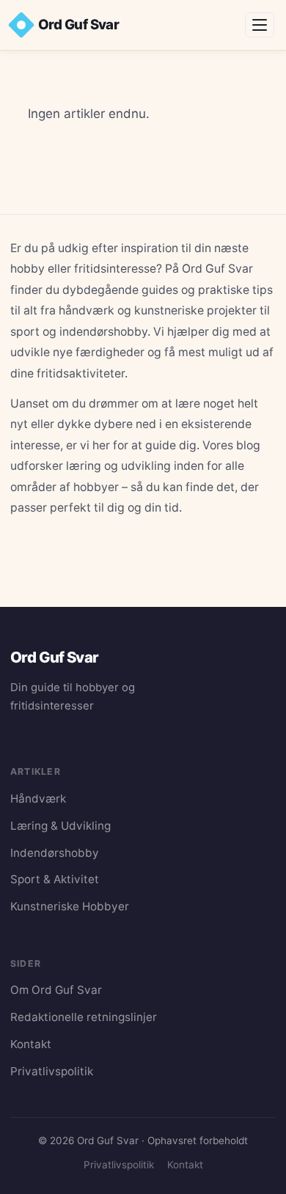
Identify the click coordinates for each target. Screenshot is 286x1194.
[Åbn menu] (259, 24)
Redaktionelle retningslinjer (83, 1017)
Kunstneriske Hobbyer (69, 906)
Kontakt (30, 1044)
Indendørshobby (54, 853)
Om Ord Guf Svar (56, 990)
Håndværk (38, 799)
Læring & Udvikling (60, 826)
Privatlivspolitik (51, 1071)
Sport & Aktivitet (54, 879)
